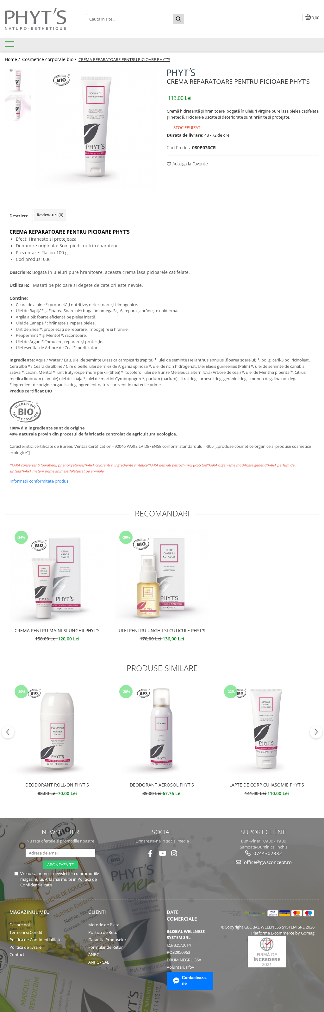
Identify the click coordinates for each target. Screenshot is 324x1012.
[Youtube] (162, 853)
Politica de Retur (103, 932)
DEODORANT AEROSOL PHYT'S (162, 785)
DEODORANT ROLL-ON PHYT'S (57, 785)
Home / (13, 59)
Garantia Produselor (107, 939)
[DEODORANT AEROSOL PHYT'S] (162, 730)
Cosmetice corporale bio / (50, 59)
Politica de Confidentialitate (35, 939)
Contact (16, 954)
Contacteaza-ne (194, 980)
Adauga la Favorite (189, 164)
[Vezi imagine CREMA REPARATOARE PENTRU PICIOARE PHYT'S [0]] (18, 81)
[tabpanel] (96, 128)
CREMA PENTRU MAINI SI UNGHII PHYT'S (57, 630)
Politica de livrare (25, 947)
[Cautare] (178, 19)
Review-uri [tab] (50, 215)
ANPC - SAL (98, 962)
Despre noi (19, 925)
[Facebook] (150, 853)
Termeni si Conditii (26, 932)
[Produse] (10, 46)
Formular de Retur (105, 947)
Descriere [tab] (18, 216)
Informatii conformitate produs (38, 481)
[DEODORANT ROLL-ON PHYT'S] (57, 730)
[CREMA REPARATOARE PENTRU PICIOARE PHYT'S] (96, 128)
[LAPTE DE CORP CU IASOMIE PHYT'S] (266, 730)
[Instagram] (174, 853)
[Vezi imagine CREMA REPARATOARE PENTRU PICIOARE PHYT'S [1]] (18, 108)
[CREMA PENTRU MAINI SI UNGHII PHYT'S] (57, 576)
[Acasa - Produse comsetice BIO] (40, 19)
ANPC (93, 954)
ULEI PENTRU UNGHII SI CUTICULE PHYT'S (162, 630)
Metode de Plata (103, 925)
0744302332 (267, 853)
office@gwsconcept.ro (267, 862)
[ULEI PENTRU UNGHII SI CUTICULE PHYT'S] (162, 576)
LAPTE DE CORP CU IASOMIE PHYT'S (266, 785)
